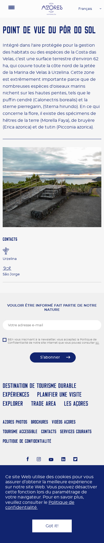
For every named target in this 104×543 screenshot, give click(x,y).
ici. (97, 342)
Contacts (48, 431)
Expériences (16, 394)
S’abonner (50, 357)
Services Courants (75, 431)
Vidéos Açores (63, 421)
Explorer (13, 403)
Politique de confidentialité (27, 441)
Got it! (52, 526)
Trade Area (43, 403)
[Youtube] (51, 460)
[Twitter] (75, 460)
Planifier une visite (59, 394)
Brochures (39, 421)
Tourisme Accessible (20, 431)
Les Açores (76, 403)
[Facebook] (28, 460)
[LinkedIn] (63, 460)
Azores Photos (15, 421)
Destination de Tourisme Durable (39, 385)
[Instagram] (39, 460)
